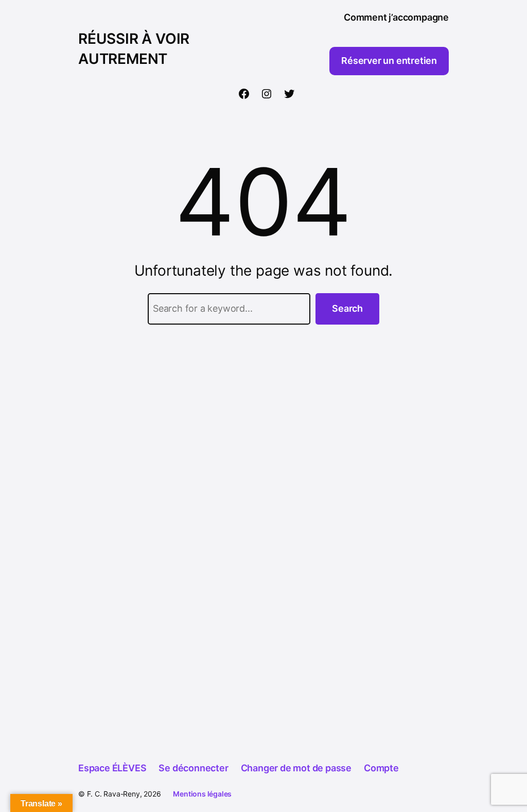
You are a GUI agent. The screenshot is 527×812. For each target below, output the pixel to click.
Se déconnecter (193, 768)
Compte (381, 768)
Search (347, 308)
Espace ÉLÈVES (112, 768)
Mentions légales (202, 793)
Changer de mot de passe (296, 768)
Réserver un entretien (389, 60)
